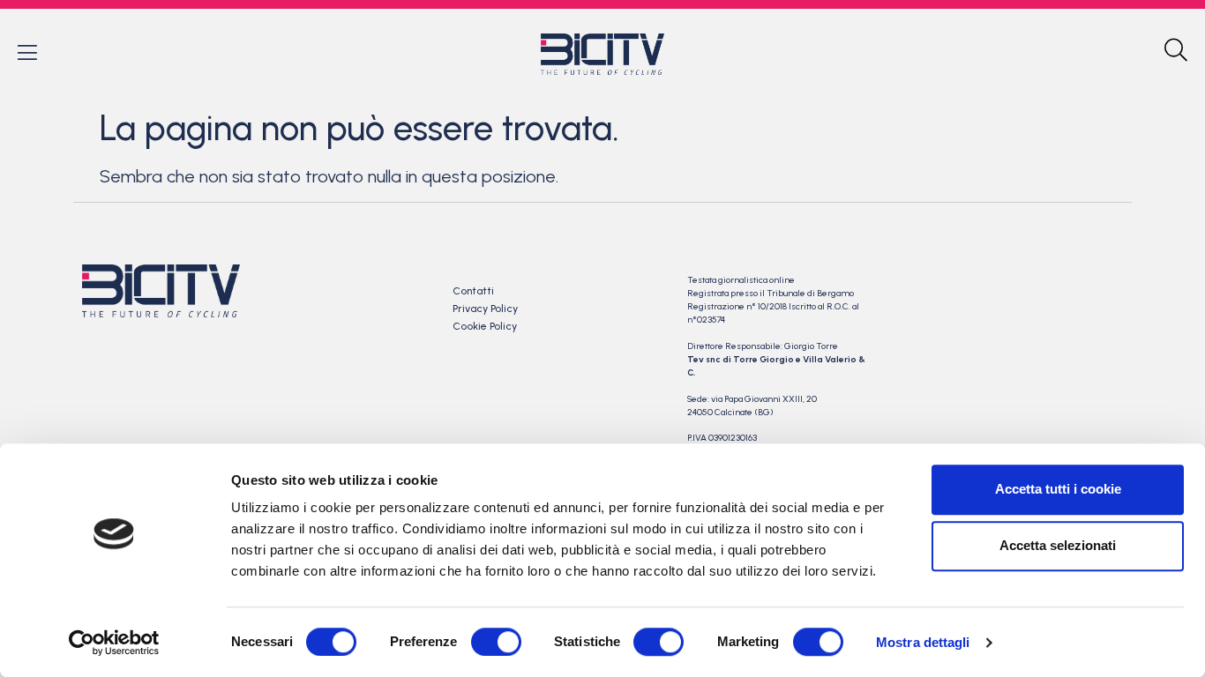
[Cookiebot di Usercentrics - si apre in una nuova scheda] (114, 642)
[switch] (496, 642)
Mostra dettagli (923, 642)
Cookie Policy (485, 326)
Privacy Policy (485, 308)
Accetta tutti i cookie (1058, 488)
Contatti (473, 291)
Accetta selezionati (1057, 545)
